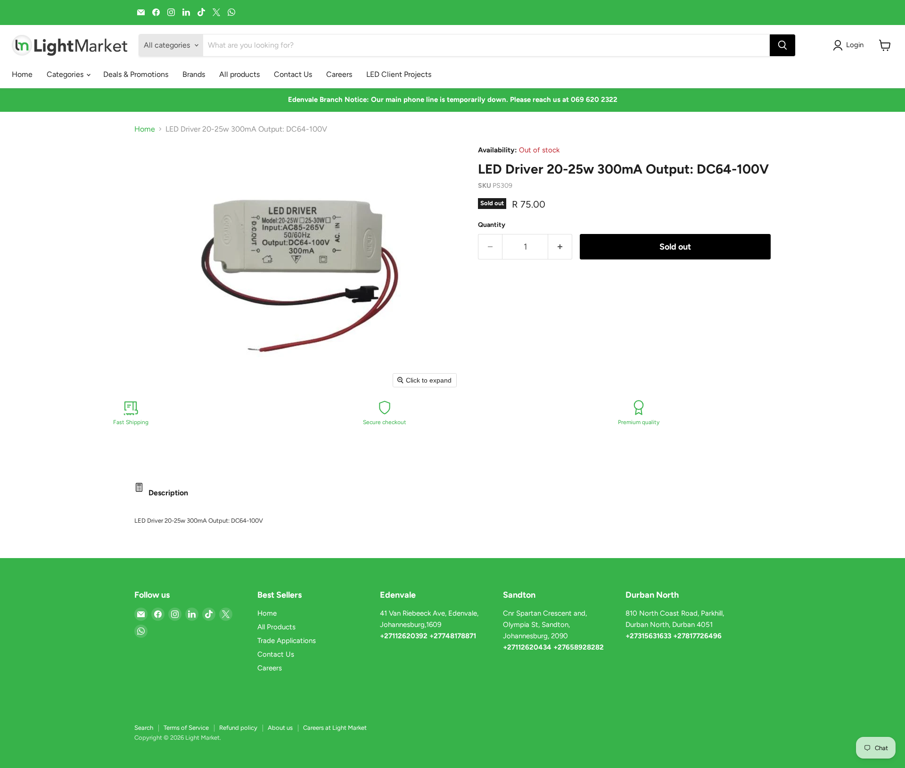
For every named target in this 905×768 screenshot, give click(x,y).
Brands (193, 74)
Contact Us (293, 74)
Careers (339, 74)
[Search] (782, 45)
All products (239, 74)
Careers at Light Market (335, 727)
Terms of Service (186, 727)
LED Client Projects (398, 74)
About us (280, 727)
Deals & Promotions (135, 74)
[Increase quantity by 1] (560, 247)
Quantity (491, 225)
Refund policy (238, 727)
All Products (276, 627)
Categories (66, 74)
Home (22, 74)
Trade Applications (286, 640)
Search (143, 727)
